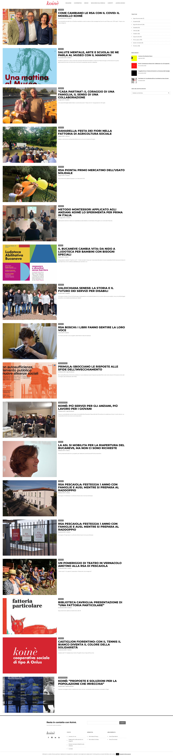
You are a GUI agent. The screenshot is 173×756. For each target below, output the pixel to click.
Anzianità (135, 21)
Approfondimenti (137, 24)
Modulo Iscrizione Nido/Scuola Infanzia (76, 744)
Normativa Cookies (94, 739)
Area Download (113, 739)
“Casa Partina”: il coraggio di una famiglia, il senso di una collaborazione (86, 94)
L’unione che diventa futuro (145, 56)
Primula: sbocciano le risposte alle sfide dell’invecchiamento (88, 368)
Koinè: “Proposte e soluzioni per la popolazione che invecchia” (87, 682)
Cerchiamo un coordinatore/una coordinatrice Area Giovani (153, 78)
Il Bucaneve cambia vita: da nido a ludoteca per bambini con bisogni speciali (86, 251)
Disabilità (135, 27)
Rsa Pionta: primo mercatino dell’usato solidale (91, 171)
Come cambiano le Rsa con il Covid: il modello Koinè (89, 14)
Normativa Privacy (93, 736)
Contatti (110, 3)
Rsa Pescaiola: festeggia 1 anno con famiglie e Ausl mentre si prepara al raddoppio (88, 487)
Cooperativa (78, 3)
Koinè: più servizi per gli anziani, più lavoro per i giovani (88, 407)
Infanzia (135, 30)
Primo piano (136, 39)
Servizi (86, 3)
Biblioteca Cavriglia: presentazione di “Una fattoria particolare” (90, 604)
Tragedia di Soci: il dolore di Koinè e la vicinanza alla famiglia (154, 71)
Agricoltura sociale (138, 18)
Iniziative (135, 33)
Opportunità (136, 36)
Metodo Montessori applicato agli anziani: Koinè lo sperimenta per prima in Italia (90, 212)
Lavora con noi (120, 3)
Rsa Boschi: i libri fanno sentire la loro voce (91, 329)
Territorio (135, 45)
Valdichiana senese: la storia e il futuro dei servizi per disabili (86, 289)
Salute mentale (137, 42)
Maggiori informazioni (125, 754)
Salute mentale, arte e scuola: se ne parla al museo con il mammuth (88, 54)
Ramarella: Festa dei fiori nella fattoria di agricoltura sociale (85, 132)
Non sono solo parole (98, 3)
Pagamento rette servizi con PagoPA (76, 740)
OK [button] (117, 754)
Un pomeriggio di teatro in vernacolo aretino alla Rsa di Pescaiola (90, 564)
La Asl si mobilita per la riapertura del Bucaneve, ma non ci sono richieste (91, 446)
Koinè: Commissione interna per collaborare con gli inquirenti (153, 63)
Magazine (68, 3)
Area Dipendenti (113, 736)
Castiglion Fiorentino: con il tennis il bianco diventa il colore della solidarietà (89, 644)
